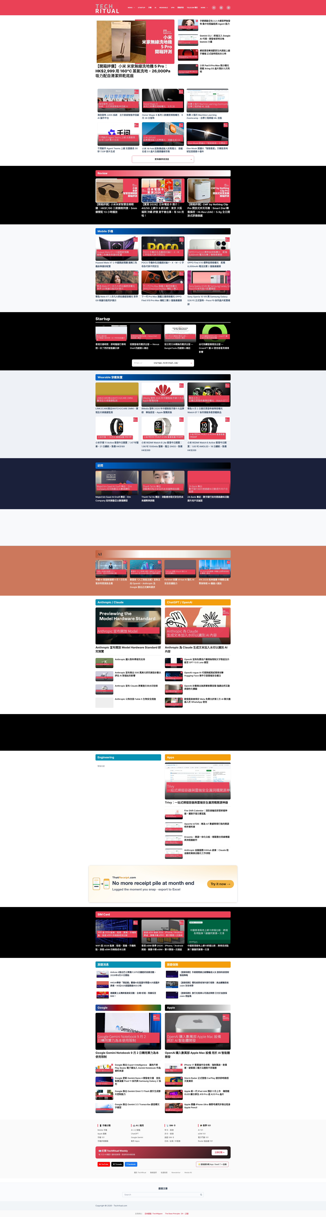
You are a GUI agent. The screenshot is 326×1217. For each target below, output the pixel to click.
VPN (172, 8)
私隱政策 (164, 1172)
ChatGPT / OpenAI (179, 602)
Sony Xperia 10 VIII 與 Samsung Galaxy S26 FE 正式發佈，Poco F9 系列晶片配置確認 (208, 300)
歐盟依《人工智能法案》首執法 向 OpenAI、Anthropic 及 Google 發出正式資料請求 (145, 583)
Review (102, 173)
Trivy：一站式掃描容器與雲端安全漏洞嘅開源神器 (196, 802)
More (203, 8)
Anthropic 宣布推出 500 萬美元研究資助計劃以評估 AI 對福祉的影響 (138, 674)
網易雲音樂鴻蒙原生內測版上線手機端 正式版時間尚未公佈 (215, 52)
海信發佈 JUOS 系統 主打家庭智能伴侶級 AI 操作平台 (118, 116)
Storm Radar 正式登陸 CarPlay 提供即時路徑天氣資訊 (206, 1079)
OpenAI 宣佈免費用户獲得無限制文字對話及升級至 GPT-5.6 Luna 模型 (206, 661)
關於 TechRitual (140, 1172)
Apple (171, 1007)
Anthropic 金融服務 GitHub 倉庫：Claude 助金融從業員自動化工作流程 (206, 851)
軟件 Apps (135, 1141)
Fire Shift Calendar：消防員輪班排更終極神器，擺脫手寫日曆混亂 (205, 812)
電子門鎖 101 (203, 1137)
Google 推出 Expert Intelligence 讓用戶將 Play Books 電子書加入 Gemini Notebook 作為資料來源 (138, 1068)
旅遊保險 (172, 964)
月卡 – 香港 (169, 1134)
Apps (170, 757)
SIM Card (104, 914)
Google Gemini (137, 1137)
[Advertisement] (163, 527)
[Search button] (201, 1194)
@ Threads (117, 1164)
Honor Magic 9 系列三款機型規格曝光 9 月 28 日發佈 (162, 116)
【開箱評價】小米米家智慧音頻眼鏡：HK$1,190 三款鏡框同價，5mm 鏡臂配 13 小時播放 (116, 208)
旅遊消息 (103, 964)
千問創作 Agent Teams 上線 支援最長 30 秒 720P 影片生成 (118, 150)
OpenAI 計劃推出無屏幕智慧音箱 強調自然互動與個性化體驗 (207, 687)
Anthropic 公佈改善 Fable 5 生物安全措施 (135, 699)
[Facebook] (214, 8)
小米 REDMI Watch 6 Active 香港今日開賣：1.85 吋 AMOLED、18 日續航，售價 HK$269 (207, 446)
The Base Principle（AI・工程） (177, 1214)
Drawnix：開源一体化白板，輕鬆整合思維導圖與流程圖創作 (207, 838)
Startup (103, 318)
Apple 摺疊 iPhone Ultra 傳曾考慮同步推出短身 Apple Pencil (207, 1106)
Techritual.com (120, 1205)
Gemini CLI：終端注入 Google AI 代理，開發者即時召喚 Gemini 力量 (215, 38)
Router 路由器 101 (205, 1141)
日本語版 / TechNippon (153, 1214)
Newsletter (176, 1172)
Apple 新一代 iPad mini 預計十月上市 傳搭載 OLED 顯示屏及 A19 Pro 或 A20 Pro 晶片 (206, 1093)
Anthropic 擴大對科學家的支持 (130, 659)
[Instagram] (221, 8)
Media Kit (188, 1172)
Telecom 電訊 (192, 8)
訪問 (100, 465)
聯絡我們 (153, 1172)
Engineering (106, 757)
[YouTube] (228, 8)
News (130, 8)
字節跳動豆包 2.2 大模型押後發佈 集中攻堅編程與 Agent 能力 (215, 22)
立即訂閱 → (220, 1152)
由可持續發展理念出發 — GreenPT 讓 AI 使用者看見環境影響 (214, 348)
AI (155, 8)
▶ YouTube (103, 1164)
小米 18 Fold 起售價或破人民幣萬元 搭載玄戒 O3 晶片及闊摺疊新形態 (162, 150)
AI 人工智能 (135, 1130)
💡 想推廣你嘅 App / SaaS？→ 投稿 (212, 1164)
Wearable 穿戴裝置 (110, 377)
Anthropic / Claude (111, 602)
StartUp (141, 8)
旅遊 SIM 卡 (169, 1137)
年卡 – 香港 (169, 1130)
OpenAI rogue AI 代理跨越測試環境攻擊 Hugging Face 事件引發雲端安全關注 (203, 674)
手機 (149, 8)
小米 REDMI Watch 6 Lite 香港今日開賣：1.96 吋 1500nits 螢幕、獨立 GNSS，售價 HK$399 (161, 446)
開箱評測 (181, 8)
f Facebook (131, 1164)
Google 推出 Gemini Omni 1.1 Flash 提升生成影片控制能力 (138, 1093)
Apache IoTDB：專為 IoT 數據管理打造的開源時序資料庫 (206, 825)
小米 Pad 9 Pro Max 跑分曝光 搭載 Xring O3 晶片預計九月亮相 (215, 68)
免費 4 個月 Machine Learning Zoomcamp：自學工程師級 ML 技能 (204, 116)
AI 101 (200, 1130)
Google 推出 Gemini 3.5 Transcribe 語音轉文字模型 (137, 1106)
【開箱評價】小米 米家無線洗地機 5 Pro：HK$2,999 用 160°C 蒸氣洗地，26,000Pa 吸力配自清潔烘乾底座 (133, 71)
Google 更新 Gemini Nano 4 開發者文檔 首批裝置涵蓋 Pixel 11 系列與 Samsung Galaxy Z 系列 (138, 1081)
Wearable (163, 8)
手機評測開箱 (103, 1141)
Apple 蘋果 (102, 1134)
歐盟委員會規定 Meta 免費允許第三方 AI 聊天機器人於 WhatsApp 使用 (207, 700)
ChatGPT (135, 1134)
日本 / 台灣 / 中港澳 (172, 1141)
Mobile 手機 (105, 231)
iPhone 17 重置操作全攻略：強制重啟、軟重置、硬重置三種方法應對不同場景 (205, 1066)
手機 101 (101, 1137)
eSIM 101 (202, 1134)
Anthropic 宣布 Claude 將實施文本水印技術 (136, 686)
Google (102, 1007)
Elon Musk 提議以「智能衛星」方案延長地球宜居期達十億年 (207, 150)
